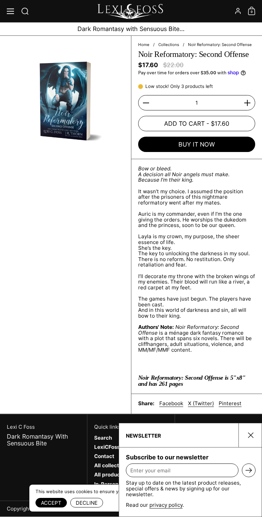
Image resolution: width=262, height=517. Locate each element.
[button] (26, 11)
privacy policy (166, 505)
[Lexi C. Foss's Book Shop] (131, 11)
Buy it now (196, 144)
